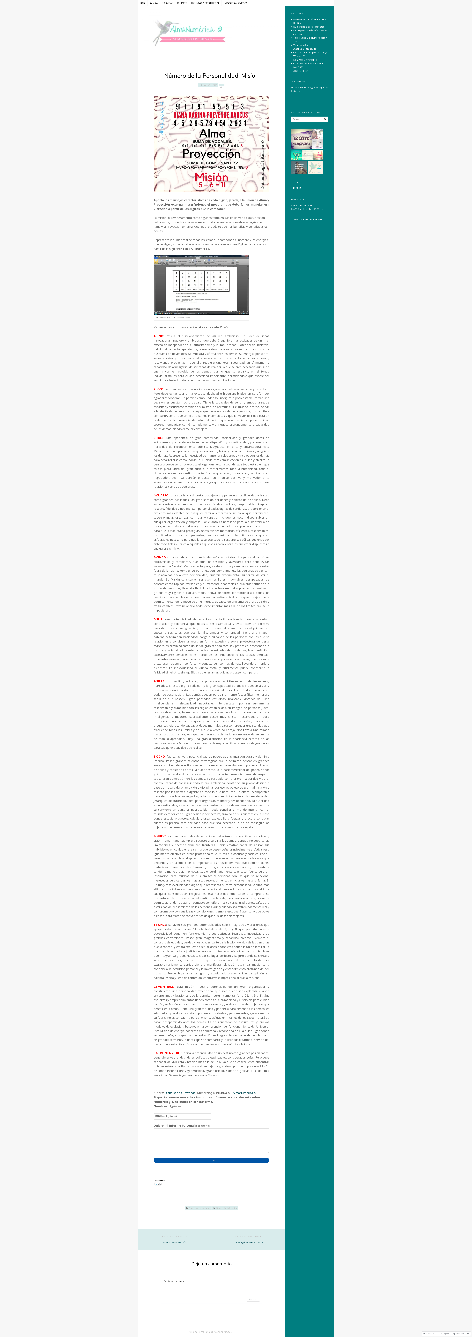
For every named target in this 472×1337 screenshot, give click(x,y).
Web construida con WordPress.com (211, 1332)
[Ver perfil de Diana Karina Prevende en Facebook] (294, 188)
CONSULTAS (167, 3)
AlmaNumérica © (244, 1093)
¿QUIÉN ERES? (300, 70)
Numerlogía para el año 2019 (248, 1239)
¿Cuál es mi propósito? (305, 48)
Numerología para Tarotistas (308, 26)
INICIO (142, 3)
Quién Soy (154, 3)
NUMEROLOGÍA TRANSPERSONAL (205, 3)
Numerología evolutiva (199, 1208)
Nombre (167, 1106)
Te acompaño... (301, 45)
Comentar (253, 1299)
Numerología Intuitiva (226, 1208)
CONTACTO (182, 3)
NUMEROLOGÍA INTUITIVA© (235, 3)
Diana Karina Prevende (180, 1093)
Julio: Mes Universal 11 (305, 59)
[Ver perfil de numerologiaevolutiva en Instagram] (300, 188)
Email (165, 1116)
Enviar (211, 1160)
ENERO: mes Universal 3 (174, 1239)
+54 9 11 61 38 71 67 (301, 205)
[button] (301, 139)
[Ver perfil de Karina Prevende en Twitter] (297, 188)
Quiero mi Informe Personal (182, 1125)
